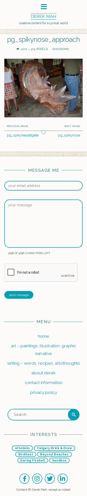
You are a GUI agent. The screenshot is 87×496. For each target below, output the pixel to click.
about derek (43, 372)
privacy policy (43, 392)
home (43, 336)
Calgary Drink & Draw (54, 448)
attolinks (22, 448)
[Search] (74, 414)
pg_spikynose (69, 135)
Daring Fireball (32, 460)
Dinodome (60, 49)
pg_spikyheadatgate (22, 135)
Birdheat (25, 454)
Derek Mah (43, 16)
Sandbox (59, 460)
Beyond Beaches (54, 454)
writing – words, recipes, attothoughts (43, 363)
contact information (43, 382)
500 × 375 (28, 49)
